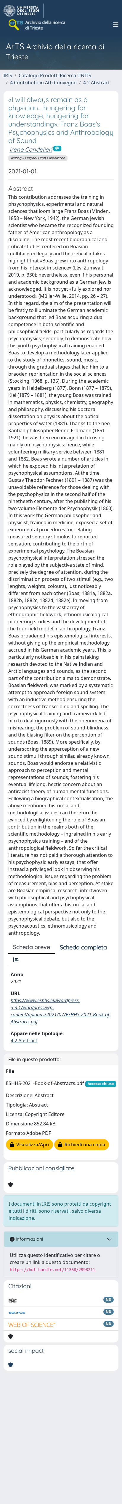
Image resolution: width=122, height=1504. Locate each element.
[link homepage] (24, 11)
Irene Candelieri (30, 149)
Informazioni (29, 1239)
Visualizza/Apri (31, 1144)
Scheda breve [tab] (31, 947)
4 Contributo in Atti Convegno (43, 82)
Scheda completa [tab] (83, 947)
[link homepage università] (37, 25)
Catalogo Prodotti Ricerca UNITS (55, 75)
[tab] (16, 960)
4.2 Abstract (96, 82)
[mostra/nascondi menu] (115, 25)
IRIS (8, 75)
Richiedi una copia (83, 1144)
